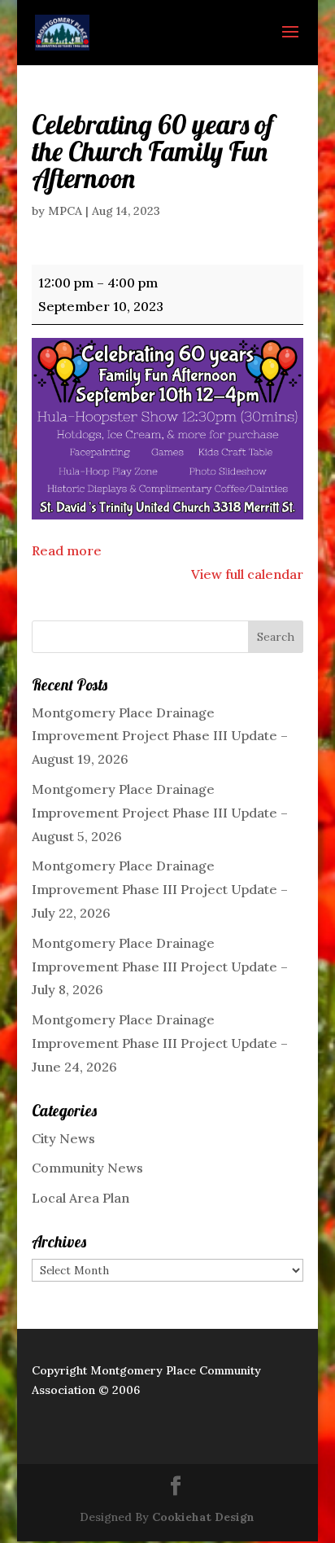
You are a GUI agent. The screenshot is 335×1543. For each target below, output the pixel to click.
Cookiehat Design (203, 1517)
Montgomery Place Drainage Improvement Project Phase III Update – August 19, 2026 (160, 736)
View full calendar (247, 574)
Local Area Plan (80, 1198)
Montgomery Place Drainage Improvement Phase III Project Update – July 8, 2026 (160, 966)
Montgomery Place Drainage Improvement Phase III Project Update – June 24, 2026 (160, 1043)
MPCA (65, 211)
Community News (87, 1167)
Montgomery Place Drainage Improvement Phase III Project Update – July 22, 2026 (160, 889)
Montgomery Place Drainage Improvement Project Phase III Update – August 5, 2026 (160, 812)
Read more (67, 550)
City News (63, 1138)
